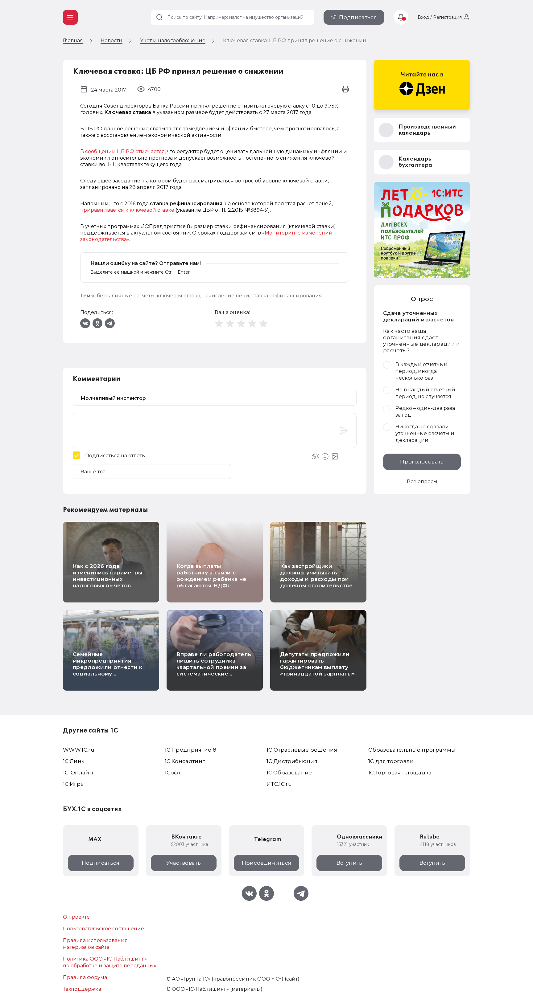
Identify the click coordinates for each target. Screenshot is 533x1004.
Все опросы (422, 481)
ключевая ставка (178, 296)
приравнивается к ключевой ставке (127, 210)
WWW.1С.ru (78, 750)
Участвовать (183, 863)
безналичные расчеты (126, 296)
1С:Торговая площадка (400, 772)
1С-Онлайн (78, 772)
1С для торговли (391, 761)
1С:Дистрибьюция (291, 761)
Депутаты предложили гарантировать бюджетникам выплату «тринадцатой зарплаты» (317, 664)
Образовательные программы (412, 750)
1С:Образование (289, 772)
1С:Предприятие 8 (190, 750)
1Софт (173, 772)
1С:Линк (74, 761)
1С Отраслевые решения (301, 750)
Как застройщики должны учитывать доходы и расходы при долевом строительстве (316, 576)
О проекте (76, 917)
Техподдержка (82, 989)
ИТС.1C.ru (279, 784)
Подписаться (358, 17)
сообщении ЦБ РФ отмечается (125, 151)
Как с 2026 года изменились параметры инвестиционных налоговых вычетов (108, 576)
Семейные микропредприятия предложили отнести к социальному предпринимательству (108, 667)
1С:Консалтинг (185, 761)
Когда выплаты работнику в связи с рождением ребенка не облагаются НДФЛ (211, 576)
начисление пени (225, 296)
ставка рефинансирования (286, 296)
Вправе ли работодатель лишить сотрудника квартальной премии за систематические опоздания (213, 667)
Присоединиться (266, 863)
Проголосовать (422, 462)
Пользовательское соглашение (103, 929)
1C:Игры (74, 784)
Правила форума (85, 977)
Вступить (349, 863)
